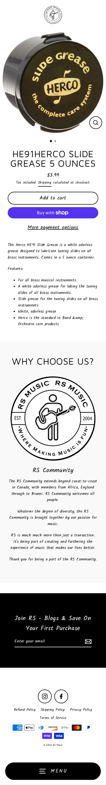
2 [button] (56, 141)
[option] (53, 82)
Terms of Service (53, 718)
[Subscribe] (87, 641)
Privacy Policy (81, 710)
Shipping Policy (53, 710)
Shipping (44, 182)
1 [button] (51, 141)
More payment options (53, 228)
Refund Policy (25, 710)
